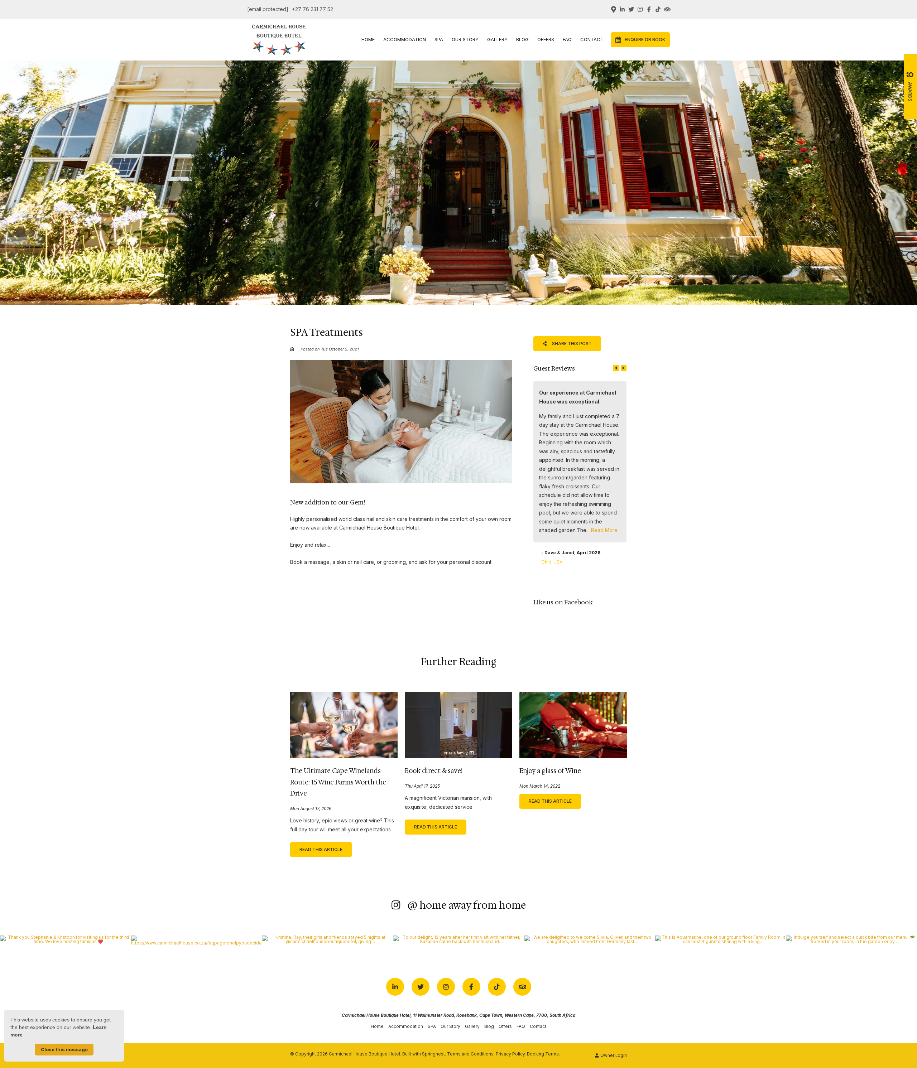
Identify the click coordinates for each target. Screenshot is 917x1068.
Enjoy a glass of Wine (550, 771)
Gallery (497, 39)
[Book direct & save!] (458, 724)
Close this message (64, 1049)
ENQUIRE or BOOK (645, 39)
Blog (522, 39)
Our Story (465, 39)
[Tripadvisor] (667, 9)
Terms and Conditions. (471, 1054)
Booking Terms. (543, 1054)
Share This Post (571, 343)
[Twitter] (631, 9)
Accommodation (404, 39)
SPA (439, 39)
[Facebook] (649, 9)
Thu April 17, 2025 (422, 786)
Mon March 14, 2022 (539, 786)
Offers (545, 39)
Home (368, 39)
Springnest (433, 1054)
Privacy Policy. (511, 1054)
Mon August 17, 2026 (310, 809)
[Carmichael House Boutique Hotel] (279, 39)
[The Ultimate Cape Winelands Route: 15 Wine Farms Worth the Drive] (344, 724)
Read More (604, 530)
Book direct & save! (433, 771)
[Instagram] (640, 9)
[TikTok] (658, 9)
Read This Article (320, 849)
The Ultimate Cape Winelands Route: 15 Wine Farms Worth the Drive (338, 782)
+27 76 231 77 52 (312, 9)
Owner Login (613, 1055)
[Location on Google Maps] (613, 9)
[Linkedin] (622, 9)
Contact (592, 39)
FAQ (567, 39)
